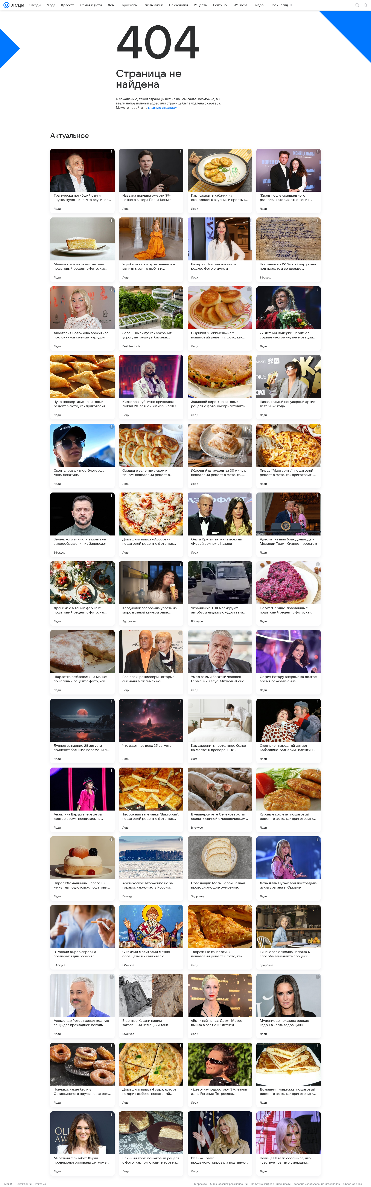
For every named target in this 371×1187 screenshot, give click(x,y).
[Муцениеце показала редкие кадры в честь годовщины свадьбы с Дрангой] (288, 1006)
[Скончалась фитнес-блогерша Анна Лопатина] (82, 456)
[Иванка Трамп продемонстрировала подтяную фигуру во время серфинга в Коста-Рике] (220, 1143)
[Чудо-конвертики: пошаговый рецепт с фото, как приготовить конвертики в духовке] (82, 387)
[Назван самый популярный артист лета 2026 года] (288, 387)
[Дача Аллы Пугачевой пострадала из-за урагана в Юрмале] (288, 868)
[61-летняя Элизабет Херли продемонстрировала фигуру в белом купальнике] (82, 1143)
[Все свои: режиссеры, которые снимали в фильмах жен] (151, 662)
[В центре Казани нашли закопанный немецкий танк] (151, 1006)
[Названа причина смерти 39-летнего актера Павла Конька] (151, 181)
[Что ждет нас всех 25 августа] (151, 731)
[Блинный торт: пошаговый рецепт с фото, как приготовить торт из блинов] (151, 1143)
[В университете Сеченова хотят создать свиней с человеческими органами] (220, 800)
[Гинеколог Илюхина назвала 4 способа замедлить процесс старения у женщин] (288, 937)
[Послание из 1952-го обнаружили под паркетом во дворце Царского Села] (288, 249)
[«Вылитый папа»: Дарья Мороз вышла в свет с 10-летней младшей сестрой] (220, 1006)
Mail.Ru (8, 1183)
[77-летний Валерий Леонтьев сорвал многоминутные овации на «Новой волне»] (288, 318)
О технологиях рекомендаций (229, 1183)
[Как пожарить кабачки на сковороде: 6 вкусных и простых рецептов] (220, 181)
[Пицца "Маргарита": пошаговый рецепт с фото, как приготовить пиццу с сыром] (288, 456)
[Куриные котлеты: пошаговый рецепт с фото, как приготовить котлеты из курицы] (288, 800)
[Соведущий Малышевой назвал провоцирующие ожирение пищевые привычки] (220, 868)
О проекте (200, 1183)
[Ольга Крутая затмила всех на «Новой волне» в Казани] (220, 525)
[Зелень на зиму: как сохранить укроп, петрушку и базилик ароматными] (151, 318)
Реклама (40, 1183)
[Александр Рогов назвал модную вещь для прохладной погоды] (82, 1006)
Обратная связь (353, 1183)
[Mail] (6, 5)
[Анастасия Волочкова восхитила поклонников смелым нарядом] (82, 318)
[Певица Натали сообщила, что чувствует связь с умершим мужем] (288, 1143)
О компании (24, 1183)
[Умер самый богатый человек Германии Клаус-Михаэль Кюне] (220, 662)
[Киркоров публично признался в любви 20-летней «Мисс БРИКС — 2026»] (151, 387)
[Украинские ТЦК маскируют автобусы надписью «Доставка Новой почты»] (220, 593)
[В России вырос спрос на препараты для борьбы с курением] (82, 937)
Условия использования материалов (317, 1183)
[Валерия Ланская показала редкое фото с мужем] (220, 249)
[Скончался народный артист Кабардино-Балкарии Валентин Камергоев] (288, 731)
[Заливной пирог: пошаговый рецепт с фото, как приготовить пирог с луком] (220, 387)
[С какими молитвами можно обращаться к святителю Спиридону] (151, 937)
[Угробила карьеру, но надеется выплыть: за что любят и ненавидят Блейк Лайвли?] (151, 249)
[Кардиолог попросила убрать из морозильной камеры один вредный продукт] (151, 593)
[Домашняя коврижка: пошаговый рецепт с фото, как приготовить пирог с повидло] (288, 1075)
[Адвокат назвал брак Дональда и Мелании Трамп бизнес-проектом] (288, 525)
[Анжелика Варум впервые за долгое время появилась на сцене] (82, 800)
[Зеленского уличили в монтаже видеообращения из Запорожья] (82, 525)
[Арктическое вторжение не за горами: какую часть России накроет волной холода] (151, 868)
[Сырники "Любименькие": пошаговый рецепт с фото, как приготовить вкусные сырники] (220, 318)
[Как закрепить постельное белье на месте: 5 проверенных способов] (220, 731)
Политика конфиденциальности (270, 1183)
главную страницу (162, 108)
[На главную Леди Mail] (16, 5)
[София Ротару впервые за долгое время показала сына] (288, 662)
